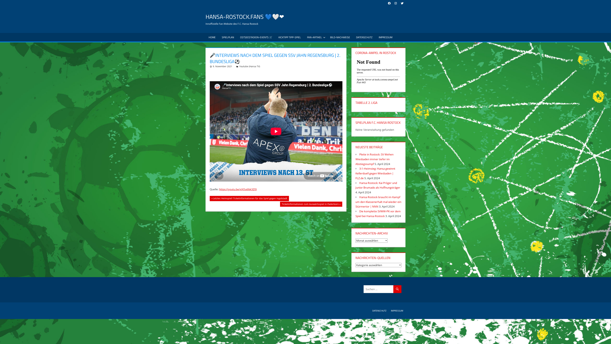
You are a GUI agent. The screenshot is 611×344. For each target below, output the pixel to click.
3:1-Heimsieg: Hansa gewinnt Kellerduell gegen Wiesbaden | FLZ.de (375, 173)
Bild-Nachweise (340, 37)
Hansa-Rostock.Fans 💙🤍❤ (245, 16)
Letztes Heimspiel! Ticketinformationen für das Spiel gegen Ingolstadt (250, 199)
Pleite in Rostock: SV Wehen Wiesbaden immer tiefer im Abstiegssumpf (374, 159)
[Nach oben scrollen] (606, 339)
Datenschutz (364, 37)
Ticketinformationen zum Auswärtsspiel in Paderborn (310, 204)
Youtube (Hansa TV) (249, 66)
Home (212, 37)
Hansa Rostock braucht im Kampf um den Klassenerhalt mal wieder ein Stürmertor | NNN (378, 201)
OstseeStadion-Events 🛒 (256, 37)
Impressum (385, 37)
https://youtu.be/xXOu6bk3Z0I (238, 189)
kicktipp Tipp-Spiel (289, 37)
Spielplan (228, 37)
